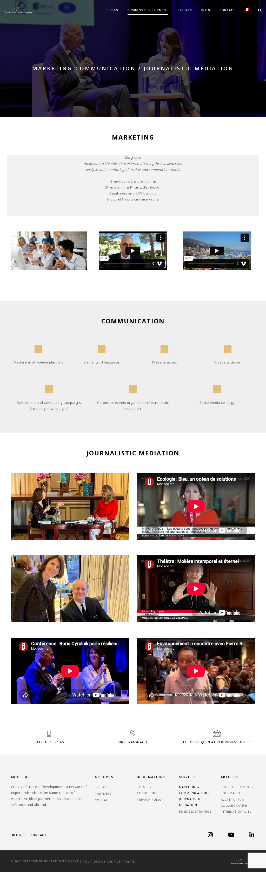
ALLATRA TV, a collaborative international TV (236, 805)
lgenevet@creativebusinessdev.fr (217, 742)
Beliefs (112, 10)
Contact (227, 10)
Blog (205, 10)
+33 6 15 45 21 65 (49, 742)
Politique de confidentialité (109, 861)
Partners (103, 793)
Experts (185, 10)
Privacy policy (150, 799)
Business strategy (195, 811)
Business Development (148, 10)
